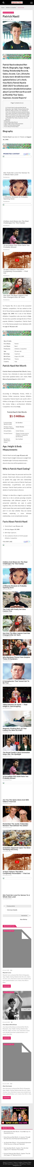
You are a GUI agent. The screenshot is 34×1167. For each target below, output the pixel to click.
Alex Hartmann (7, 1086)
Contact (10, 1162)
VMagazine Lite (17, 1165)
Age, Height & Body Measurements (13, 123)
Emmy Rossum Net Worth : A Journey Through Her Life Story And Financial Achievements (17, 1137)
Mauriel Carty (7, 972)
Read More (7, 986)
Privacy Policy (27, 1162)
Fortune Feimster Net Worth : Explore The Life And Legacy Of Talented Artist (17, 1154)
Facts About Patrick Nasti (11, 126)
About (5, 1162)
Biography (7, 120)
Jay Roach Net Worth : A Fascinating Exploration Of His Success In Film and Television (17, 1143)
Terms (15, 1162)
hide (21, 103)
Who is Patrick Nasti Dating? (12, 125)
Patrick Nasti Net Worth (11, 122)
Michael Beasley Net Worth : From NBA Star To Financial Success (17, 1132)
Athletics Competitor (8, 12)
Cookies (20, 1162)
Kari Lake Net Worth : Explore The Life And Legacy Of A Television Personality (16, 1148)
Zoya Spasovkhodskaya (10, 1024)
